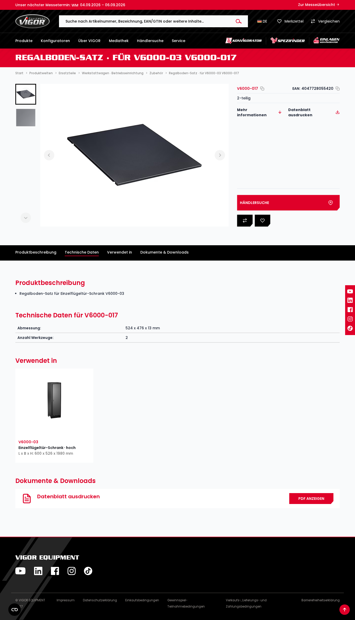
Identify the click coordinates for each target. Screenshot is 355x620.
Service (178, 40)
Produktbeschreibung (35, 252)
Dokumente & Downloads (164, 252)
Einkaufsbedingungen (142, 600)
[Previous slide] (26, 92)
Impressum (66, 600)
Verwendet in (119, 252)
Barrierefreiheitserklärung (320, 600)
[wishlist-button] (35, 431)
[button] (25, 117)
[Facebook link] (350, 309)
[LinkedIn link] (350, 300)
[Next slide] (26, 218)
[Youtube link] (350, 291)
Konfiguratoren (55, 40)
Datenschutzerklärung (100, 600)
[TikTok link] (350, 328)
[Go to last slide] (49, 155)
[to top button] (344, 609)
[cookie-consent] (14, 609)
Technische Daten (82, 252)
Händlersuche (150, 40)
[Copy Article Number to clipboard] (261, 88)
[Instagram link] (350, 319)
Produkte (23, 40)
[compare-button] (72, 431)
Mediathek (119, 40)
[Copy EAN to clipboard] (336, 88)
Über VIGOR (89, 40)
